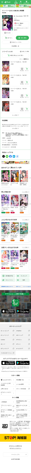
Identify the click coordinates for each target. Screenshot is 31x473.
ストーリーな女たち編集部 (18, 135)
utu (14, 16)
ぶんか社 (9, 138)
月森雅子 (15, 134)
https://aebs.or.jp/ (15, 431)
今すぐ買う (24, 38)
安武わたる (8, 135)
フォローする (27, 16)
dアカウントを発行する (15, 446)
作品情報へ (15, 46)
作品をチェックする (16, 42)
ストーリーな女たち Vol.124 (18, 75)
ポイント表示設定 (21, 388)
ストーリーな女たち (12, 142)
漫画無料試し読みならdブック (7, 286)
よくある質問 (20, 384)
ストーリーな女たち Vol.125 (18, 62)
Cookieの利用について (21, 410)
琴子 (26, 135)
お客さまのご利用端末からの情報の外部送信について (21, 416)
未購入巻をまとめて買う (16, 55)
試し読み (8, 32)
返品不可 (15, 29)
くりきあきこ (9, 134)
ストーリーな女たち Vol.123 (18, 88)
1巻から (21, 59)
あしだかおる (19, 16)
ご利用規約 (4, 402)
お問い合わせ (4, 388)
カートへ (9, 38)
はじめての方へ (7, 380)
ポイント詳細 (18, 25)
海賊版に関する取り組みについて (6, 415)
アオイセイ (8, 136)
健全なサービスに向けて (21, 406)
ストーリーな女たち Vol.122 (18, 102)
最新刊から (26, 59)
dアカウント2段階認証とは (6, 410)
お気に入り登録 (25, 51)
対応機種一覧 (20, 380)
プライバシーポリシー (6, 406)
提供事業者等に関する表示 (21, 401)
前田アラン (18, 132)
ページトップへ (15, 454)
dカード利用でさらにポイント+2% (20, 28)
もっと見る (25, 192)
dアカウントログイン (6, 393)
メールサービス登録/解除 (6, 384)
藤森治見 (20, 134)
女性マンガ (10, 140)
